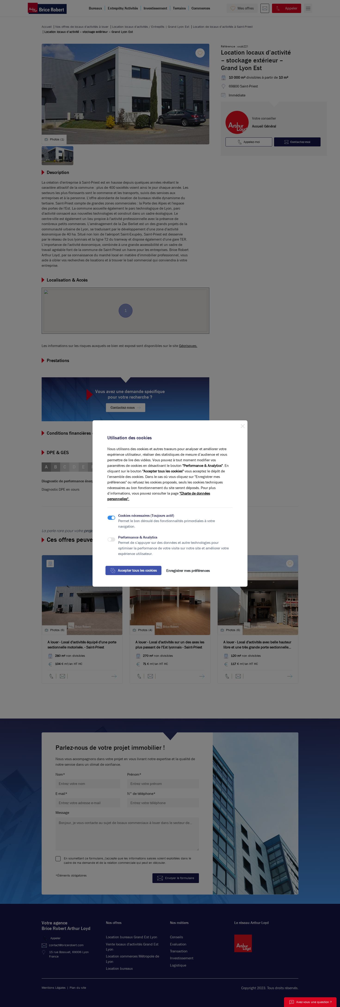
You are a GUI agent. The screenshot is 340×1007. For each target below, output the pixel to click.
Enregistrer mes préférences (188, 570)
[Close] (242, 425)
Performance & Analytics (137, 537)
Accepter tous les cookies (137, 570)
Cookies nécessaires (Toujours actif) (146, 515)
